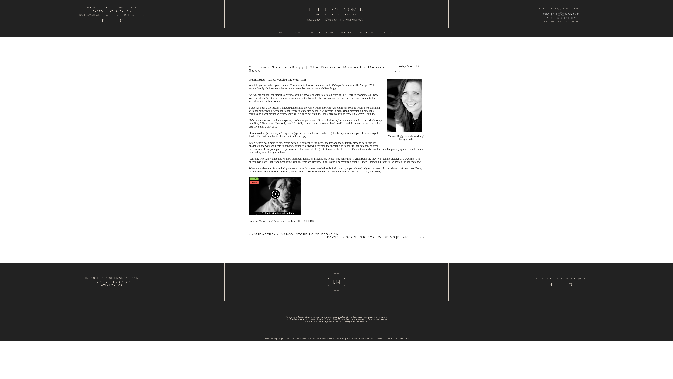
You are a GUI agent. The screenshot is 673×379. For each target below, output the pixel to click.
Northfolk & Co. (403, 339)
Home (280, 32)
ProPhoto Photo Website (360, 339)
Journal (366, 32)
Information (322, 32)
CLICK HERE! (306, 221)
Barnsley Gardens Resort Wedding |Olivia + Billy (374, 237)
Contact (389, 32)
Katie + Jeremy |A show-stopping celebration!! (296, 234)
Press (346, 32)
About (298, 32)
